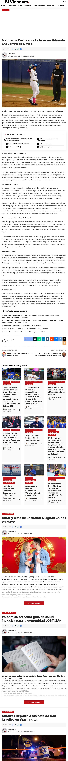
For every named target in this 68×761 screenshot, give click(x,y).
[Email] (64, 343)
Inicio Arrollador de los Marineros (18, 144)
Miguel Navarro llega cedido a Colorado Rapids (32, 437)
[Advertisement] (34, 24)
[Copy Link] (18, 49)
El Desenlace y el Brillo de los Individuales (47, 139)
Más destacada (53, 432)
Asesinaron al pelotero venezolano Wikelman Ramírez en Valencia (33, 490)
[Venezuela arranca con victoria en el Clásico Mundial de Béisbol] (56, 374)
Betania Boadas (10, 498)
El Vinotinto (12, 54)
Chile (5, 478)
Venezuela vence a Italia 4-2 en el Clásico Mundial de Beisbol (26, 329)
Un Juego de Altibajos (15, 147)
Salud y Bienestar (8, 513)
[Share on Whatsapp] (39, 339)
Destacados (15, 381)
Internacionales (9, 482)
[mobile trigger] (3, 2)
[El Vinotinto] (17, 2)
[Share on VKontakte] (56, 339)
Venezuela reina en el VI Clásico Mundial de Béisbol (22, 325)
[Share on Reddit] (52, 339)
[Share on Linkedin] (43, 339)
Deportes (5, 9)
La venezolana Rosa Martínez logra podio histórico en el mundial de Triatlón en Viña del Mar (55, 491)
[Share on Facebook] (12, 49)
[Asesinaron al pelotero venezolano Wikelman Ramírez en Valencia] (34, 470)
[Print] (21, 49)
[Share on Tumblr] (47, 339)
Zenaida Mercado (10, 409)
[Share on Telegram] (60, 339)
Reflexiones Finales (46, 144)
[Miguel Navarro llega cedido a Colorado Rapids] (34, 422)
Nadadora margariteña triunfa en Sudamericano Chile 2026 (9, 490)
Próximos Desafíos (45, 147)
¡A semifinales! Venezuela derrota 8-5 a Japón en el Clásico (25, 332)
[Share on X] (15, 49)
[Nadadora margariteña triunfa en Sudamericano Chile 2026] (11, 470)
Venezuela (7, 384)
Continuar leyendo (34, 603)
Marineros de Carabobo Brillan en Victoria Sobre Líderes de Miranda (18, 139)
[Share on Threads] (64, 339)
